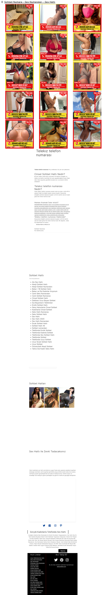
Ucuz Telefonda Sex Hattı (37, 558)
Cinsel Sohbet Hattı (35, 570)
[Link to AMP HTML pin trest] (61, 526)
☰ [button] (2, 2)
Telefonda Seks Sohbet (36, 590)
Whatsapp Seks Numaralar (37, 563)
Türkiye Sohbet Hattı (36, 592)
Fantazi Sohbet (34, 565)
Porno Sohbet (34, 580)
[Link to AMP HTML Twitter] (44, 526)
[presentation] (73, 397)
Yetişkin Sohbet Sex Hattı (37, 573)
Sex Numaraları (34, 561)
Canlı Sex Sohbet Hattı (36, 584)
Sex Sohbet (33, 589)
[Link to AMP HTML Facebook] (49, 526)
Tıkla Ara (62, 551)
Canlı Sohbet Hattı (35, 585)
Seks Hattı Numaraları (36, 559)
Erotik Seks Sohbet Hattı (37, 587)
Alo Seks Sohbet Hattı (36, 582)
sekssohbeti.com (61, 566)
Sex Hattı (32, 577)
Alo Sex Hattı (34, 578)
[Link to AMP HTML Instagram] (55, 526)
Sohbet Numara (34, 568)
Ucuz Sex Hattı (34, 566)
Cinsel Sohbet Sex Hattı (36, 571)
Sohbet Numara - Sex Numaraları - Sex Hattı (29, 2)
